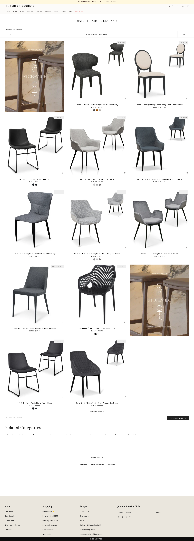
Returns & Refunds (49, 525)
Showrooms (84, 516)
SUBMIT (158, 512)
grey (28, 435)
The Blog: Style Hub (12, 525)
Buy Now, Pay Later (87, 529)
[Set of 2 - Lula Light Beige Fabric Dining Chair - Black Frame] (159, 70)
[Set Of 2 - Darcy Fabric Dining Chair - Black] (34, 368)
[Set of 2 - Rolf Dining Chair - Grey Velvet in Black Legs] (97, 368)
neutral (43, 435)
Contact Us (84, 511)
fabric (72, 435)
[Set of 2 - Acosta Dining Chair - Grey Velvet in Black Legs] (159, 145)
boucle (114, 435)
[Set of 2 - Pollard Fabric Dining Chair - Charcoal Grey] (97, 70)
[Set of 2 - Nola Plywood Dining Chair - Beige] (97, 145)
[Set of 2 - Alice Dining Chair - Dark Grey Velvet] (159, 219)
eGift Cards (9, 520)
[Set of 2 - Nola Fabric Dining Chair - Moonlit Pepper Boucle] (97, 219)
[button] (97, 539)
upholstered (124, 435)
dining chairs (11, 435)
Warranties (46, 534)
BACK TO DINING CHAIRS (178, 418)
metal (89, 435)
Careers (8, 529)
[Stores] (178, 6)
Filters (9, 34)
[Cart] (187, 6)
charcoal (63, 435)
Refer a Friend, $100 (50, 516)
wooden (97, 435)
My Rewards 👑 (48, 511)
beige (35, 435)
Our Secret (9, 511)
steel (134, 435)
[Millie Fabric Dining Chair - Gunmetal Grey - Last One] (34, 294)
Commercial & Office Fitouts (91, 534)
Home (6, 29)
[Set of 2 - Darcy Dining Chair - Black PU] (34, 145)
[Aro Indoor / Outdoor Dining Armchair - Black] (97, 294)
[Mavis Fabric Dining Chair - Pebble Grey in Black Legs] (34, 219)
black (21, 435)
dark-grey (53, 435)
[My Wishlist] (173, 5)
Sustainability (10, 516)
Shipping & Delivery (50, 520)
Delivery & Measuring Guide (91, 525)
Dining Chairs (12, 29)
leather (80, 435)
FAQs (82, 520)
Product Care (47, 529)
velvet (106, 435)
